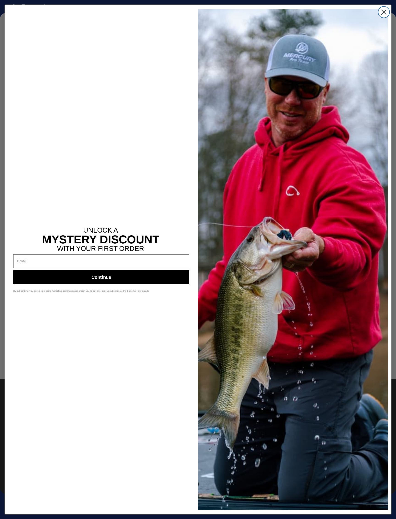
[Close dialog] (384, 12)
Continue (101, 277)
